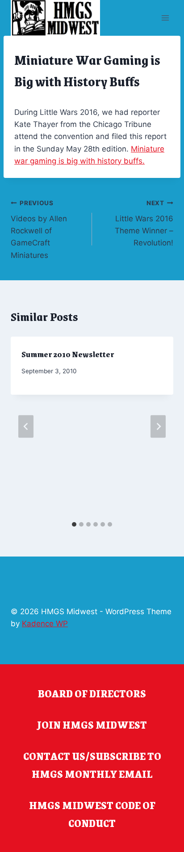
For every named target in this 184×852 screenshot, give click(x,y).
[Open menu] (165, 18)
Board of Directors (92, 693)
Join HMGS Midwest (92, 724)
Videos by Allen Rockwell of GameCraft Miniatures (39, 229)
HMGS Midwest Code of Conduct (92, 814)
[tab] (74, 524)
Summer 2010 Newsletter (67, 354)
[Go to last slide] (25, 426)
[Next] (158, 426)
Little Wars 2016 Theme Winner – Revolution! (144, 223)
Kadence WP (45, 623)
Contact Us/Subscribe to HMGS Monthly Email (92, 764)
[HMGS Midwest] (55, 18)
